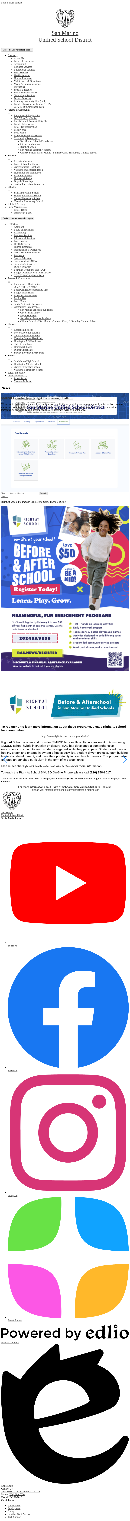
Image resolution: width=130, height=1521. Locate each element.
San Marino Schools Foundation (36, 141)
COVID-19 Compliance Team (29, 106)
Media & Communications (27, 84)
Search (4, 493)
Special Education (23, 89)
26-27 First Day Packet (25, 118)
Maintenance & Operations (27, 81)
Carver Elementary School (27, 198)
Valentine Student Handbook (28, 169)
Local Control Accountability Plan (31, 121)
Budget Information (24, 124)
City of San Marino (30, 144)
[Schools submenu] (9, 190)
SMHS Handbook (23, 175)
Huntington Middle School (27, 195)
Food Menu (20, 132)
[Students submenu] (9, 159)
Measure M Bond (23, 212)
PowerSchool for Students (27, 164)
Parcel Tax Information (25, 127)
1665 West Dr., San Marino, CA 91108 (20, 1491)
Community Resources (25, 138)
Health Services (22, 75)
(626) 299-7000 (17, 1494)
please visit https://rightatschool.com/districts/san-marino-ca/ (65, 790)
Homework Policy (23, 178)
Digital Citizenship (23, 181)
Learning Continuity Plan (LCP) (30, 101)
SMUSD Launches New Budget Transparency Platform (37, 398)
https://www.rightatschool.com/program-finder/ (65, 736)
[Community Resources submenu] (38, 139)
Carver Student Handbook (27, 167)
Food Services (21, 72)
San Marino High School (26, 192)
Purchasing (19, 86)
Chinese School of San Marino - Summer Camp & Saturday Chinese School (58, 152)
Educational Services (24, 69)
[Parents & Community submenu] (9, 113)
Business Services (23, 66)
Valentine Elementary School (28, 201)
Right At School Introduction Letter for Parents (48, 766)
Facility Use (20, 129)
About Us (19, 58)
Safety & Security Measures (28, 135)
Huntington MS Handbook (27, 172)
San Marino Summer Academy (35, 149)
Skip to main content (11, 2)
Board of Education (24, 61)
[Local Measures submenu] (25, 207)
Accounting (20, 64)
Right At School (28, 147)
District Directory (22, 98)
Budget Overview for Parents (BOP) (32, 104)
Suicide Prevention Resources (29, 184)
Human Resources (23, 78)
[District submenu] (17, 56)
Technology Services (24, 95)
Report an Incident (23, 161)
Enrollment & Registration (27, 115)
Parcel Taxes (20, 209)
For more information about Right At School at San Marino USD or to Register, (65, 787)
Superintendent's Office (25, 92)
